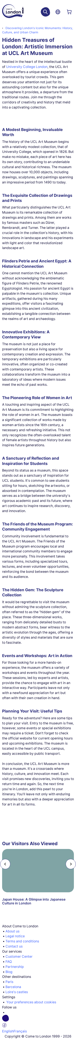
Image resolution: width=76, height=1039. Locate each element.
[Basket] (69, 11)
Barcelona (13, 987)
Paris (9, 982)
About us (12, 931)
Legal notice (15, 936)
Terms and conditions (22, 941)
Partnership (14, 967)
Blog (8, 972)
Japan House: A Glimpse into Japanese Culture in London (33, 901)
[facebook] (39, 1022)
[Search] (45, 12)
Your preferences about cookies (31, 1002)
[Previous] (5, 864)
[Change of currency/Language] (57, 12)
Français (20, 1031)
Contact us (14, 946)
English (8, 1031)
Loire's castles (16, 992)
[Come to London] (13, 12)
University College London (27, 67)
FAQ (8, 962)
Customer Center (19, 957)
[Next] (71, 864)
